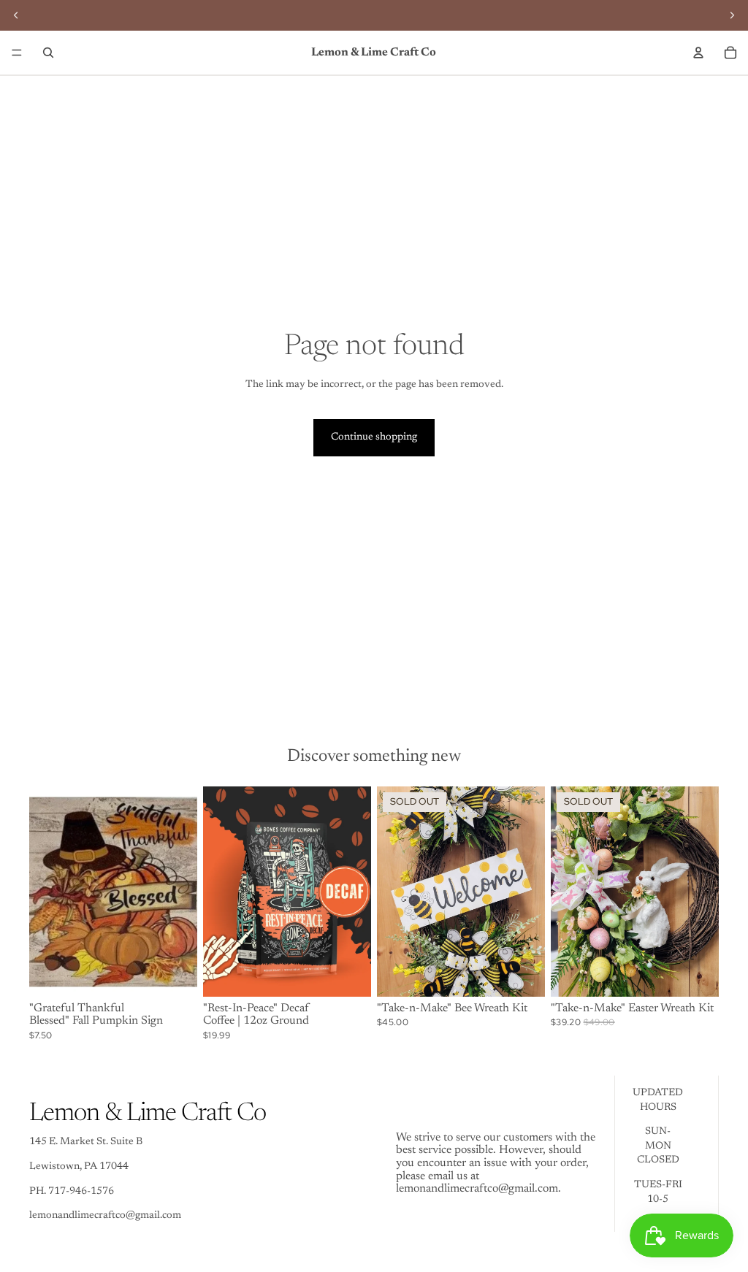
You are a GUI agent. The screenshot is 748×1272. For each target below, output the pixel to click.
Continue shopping (374, 437)
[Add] (174, 974)
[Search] (48, 53)
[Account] (698, 53)
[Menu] (17, 52)
